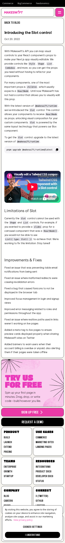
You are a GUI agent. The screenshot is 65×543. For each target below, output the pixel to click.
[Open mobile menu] (59, 12)
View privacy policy (22, 519)
